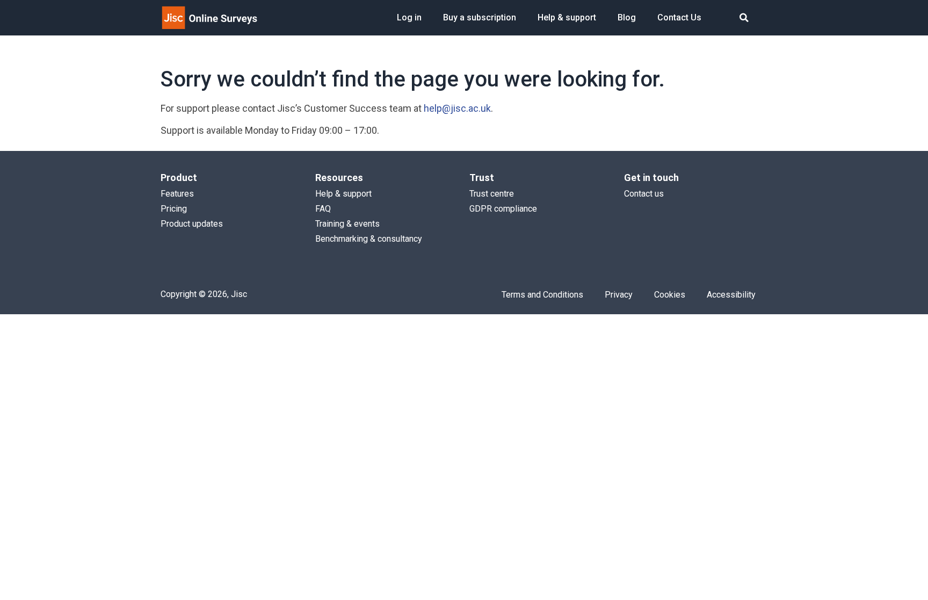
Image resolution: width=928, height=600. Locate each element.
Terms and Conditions (542, 295)
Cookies (669, 295)
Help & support (567, 17)
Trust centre (491, 194)
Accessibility (731, 295)
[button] (744, 18)
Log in (409, 17)
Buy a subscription (479, 17)
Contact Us (679, 17)
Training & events (347, 224)
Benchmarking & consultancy (368, 239)
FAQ (323, 209)
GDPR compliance (503, 209)
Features (177, 194)
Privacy (619, 295)
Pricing (174, 209)
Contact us (644, 194)
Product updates (192, 224)
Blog (627, 17)
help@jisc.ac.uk (457, 108)
